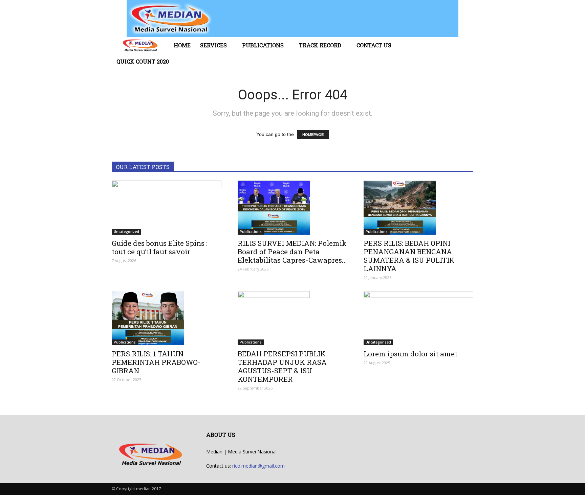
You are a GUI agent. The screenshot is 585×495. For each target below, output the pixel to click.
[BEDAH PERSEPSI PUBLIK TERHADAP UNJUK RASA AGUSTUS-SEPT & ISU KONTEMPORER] (292, 318)
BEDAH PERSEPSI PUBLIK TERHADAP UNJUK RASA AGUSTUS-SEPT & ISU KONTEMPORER (282, 366)
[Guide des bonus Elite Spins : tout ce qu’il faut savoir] (166, 208)
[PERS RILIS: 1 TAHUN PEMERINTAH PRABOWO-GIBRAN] (166, 318)
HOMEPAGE (313, 135)
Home (182, 45)
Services (213, 45)
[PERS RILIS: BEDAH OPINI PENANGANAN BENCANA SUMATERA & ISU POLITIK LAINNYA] (418, 208)
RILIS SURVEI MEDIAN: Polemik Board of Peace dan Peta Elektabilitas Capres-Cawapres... (292, 251)
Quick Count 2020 (142, 61)
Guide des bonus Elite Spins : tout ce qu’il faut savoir (160, 247)
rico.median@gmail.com (258, 466)
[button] (465, 53)
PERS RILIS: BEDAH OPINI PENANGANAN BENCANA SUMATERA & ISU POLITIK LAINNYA (409, 255)
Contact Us (373, 45)
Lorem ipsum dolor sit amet (410, 353)
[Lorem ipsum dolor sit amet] (418, 318)
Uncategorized (126, 231)
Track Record (320, 45)
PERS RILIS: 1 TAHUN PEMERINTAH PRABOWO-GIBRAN (156, 362)
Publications (263, 45)
